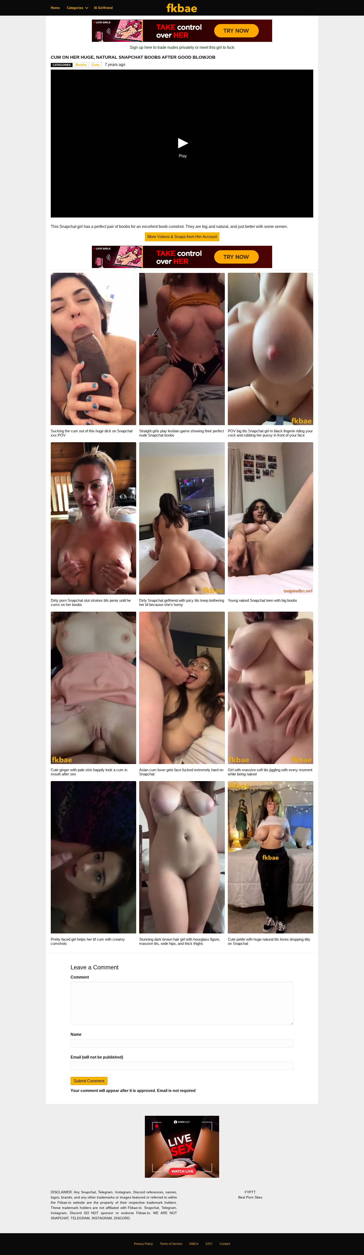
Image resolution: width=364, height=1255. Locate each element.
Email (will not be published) (97, 1057)
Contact (225, 1244)
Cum (95, 65)
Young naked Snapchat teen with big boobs (262, 600)
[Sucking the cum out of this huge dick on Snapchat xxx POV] (93, 349)
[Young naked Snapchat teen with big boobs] (270, 518)
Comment (80, 977)
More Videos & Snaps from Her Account (182, 237)
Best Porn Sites (250, 1197)
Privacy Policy (143, 1244)
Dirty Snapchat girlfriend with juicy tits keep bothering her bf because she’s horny (181, 602)
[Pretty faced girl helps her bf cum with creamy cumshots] (93, 857)
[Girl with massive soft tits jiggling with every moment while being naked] (270, 687)
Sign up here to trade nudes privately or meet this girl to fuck (182, 47)
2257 (209, 1244)
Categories (75, 8)
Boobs (81, 65)
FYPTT (250, 1192)
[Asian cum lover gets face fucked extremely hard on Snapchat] (182, 687)
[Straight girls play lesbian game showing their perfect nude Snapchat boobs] (182, 349)
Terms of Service (171, 1244)
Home (55, 8)
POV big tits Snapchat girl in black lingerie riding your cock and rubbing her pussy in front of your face (270, 433)
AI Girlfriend (103, 8)
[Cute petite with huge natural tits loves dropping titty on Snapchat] (270, 857)
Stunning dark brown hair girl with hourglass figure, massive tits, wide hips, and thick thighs (179, 941)
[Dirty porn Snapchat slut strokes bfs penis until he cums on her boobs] (93, 518)
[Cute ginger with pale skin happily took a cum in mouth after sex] (93, 687)
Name (76, 1034)
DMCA (193, 1244)
